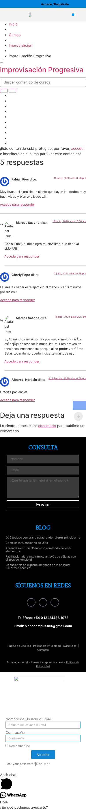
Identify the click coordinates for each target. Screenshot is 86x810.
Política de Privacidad (47, 645)
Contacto (43, 649)
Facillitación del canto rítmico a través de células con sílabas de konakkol (41, 558)
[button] (73, 14)
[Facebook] (31, 602)
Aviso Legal (70, 645)
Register (43, 764)
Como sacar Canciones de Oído (27, 542)
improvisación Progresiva (41, 69)
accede (77, 148)
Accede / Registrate (55, 4)
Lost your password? (20, 764)
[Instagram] (43, 602)
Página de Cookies (19, 645)
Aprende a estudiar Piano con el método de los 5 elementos (38, 549)
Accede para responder (17, 204)
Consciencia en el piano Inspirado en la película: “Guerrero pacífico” (38, 566)
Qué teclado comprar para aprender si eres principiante (43, 537)
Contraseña (15, 733)
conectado (47, 425)
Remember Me (19, 746)
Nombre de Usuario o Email (29, 719)
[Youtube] (54, 602)
